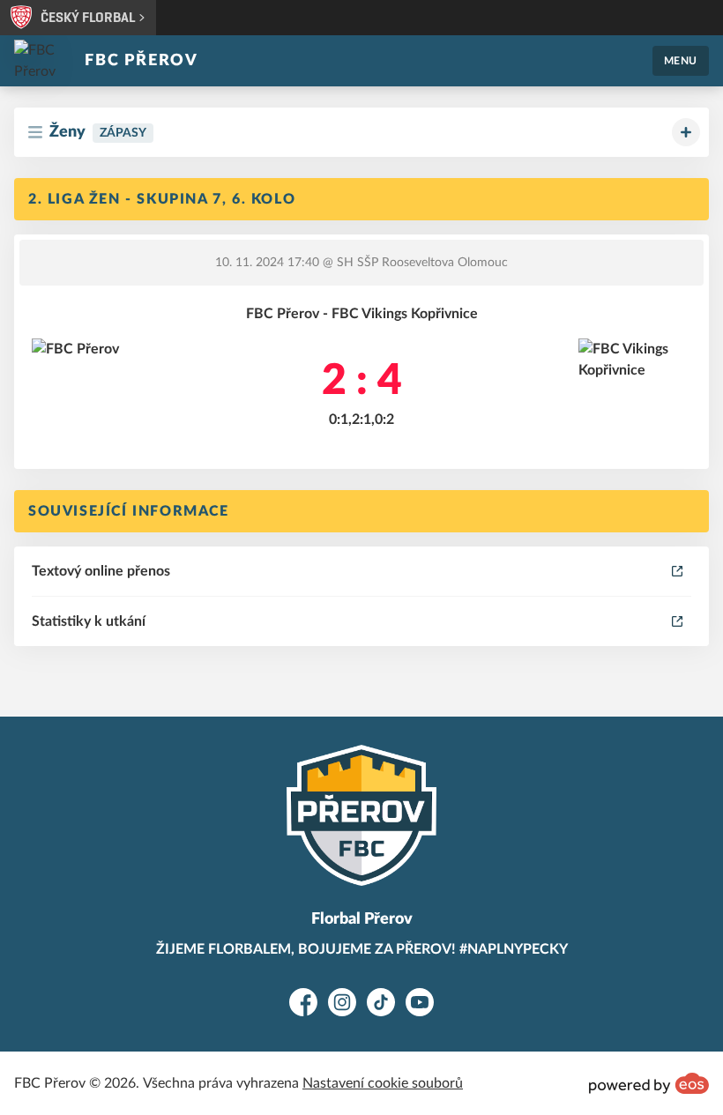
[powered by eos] (649, 1083)
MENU (680, 61)
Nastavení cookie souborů (382, 1083)
